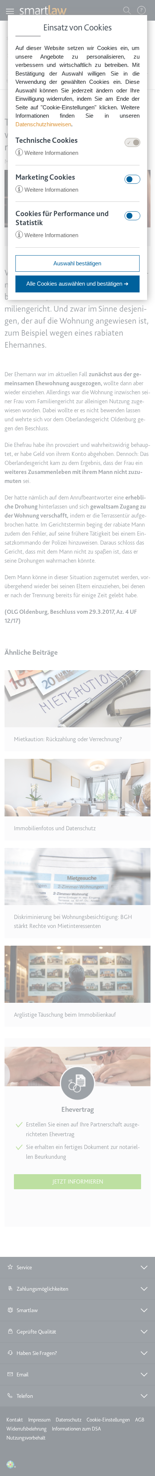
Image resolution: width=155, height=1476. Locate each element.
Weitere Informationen (47, 153)
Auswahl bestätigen (77, 263)
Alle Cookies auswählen (77, 283)
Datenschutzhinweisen (43, 124)
